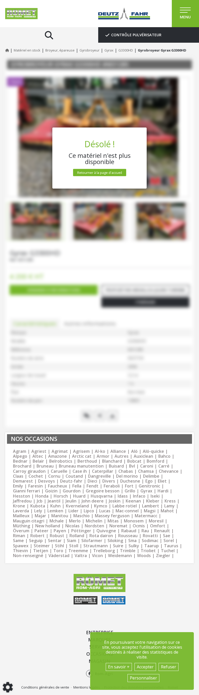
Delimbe (151, 476)
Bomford (155, 461)
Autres (122, 456)
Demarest (23, 481)
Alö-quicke (153, 451)
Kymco (100, 506)
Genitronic (149, 486)
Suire (118, 545)
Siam (71, 540)
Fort (129, 486)
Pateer (41, 530)
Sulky (134, 545)
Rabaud (128, 530)
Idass (123, 496)
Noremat (118, 525)
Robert (37, 535)
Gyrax (146, 491)
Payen (60, 530)
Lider (73, 510)
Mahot (167, 510)
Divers (108, 481)
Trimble (128, 550)
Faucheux (57, 486)
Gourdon (72, 491)
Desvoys (46, 481)
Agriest (38, 451)
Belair (38, 461)
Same (18, 540)
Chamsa (146, 471)
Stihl (59, 545)
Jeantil (54, 501)
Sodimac (150, 540)
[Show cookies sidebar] (8, 687)
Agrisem (81, 451)
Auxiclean (143, 456)
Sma (132, 540)
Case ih (80, 471)
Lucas (104, 510)
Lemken (55, 510)
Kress (170, 501)
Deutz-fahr (71, 481)
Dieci (92, 481)
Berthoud (87, 461)
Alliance (118, 451)
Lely (38, 510)
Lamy (169, 506)
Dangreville (99, 476)
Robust (57, 535)
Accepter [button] (145, 667)
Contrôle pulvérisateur (136, 34)
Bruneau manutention (81, 466)
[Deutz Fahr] (124, 14)
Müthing (21, 525)
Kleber (152, 501)
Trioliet (148, 550)
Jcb (39, 501)
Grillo (130, 491)
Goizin (51, 491)
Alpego (20, 456)
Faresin (35, 486)
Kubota (37, 506)
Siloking (115, 540)
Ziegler (163, 555)
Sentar (55, 540)
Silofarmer (91, 540)
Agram (19, 451)
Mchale (56, 521)
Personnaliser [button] (143, 678)
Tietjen (40, 550)
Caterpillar (102, 471)
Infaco (139, 496)
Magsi (149, 510)
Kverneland (77, 506)
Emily (18, 486)
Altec (37, 456)
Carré (163, 466)
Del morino (127, 476)
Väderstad (58, 555)
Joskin (114, 501)
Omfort (157, 525)
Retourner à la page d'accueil (99, 172)
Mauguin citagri (28, 521)
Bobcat (134, 461)
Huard (79, 496)
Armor (103, 456)
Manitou (59, 515)
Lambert (150, 506)
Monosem (134, 521)
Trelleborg (104, 550)
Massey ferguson (112, 515)
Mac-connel (127, 510)
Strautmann (95, 545)
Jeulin (71, 501)
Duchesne (130, 481)
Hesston (21, 496)
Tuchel (168, 550)
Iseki (155, 496)
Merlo (75, 521)
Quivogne (106, 530)
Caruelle (59, 471)
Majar (40, 515)
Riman (19, 535)
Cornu (54, 476)
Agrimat (60, 451)
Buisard (116, 466)
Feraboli (112, 486)
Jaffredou (22, 501)
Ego (149, 481)
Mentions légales (86, 687)
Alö (134, 451)
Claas (18, 476)
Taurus (171, 545)
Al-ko (100, 451)
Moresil (156, 521)
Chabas (125, 471)
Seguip (36, 540)
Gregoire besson (102, 491)
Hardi (163, 491)
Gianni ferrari (26, 491)
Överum (21, 530)
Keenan (133, 501)
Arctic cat (81, 456)
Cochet (36, 476)
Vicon (97, 555)
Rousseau (128, 535)
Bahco (164, 456)
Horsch (61, 496)
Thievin (20, 550)
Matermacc (146, 515)
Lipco (89, 510)
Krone (19, 506)
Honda (41, 496)
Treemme (78, 550)
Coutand (74, 476)
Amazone (57, 456)
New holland (47, 525)
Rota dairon (101, 535)
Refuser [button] (168, 667)
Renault (162, 530)
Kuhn (55, 506)
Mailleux (21, 515)
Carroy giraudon (29, 471)
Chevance (169, 471)
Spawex (21, 545)
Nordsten (94, 525)
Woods (144, 555)
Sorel (169, 540)
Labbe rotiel (124, 506)
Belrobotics (60, 461)
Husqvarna (101, 496)
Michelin (94, 521)
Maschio (81, 515)
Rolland (76, 535)
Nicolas (72, 525)
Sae (166, 535)
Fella (76, 486)
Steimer (42, 545)
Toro (58, 550)
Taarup (151, 545)
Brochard (22, 466)
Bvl (132, 466)
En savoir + (119, 667)
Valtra (81, 555)
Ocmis (139, 525)
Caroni (146, 466)
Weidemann (120, 555)
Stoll (73, 545)
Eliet (162, 481)
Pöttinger (81, 530)
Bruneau (45, 466)
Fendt (92, 486)
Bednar (20, 461)
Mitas (113, 521)
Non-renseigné (28, 555)
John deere (93, 501)
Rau (145, 530)
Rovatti (150, 535)
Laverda (21, 510)
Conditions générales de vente (45, 687)
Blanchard (112, 461)
